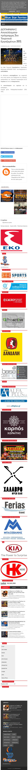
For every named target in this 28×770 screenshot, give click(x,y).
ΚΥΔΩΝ (3, 671)
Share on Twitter (8, 156)
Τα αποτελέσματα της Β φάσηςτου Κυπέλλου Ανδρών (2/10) (15, 724)
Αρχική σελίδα (13, 226)
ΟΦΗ (3, 674)
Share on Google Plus (9, 160)
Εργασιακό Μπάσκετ (16, 46)
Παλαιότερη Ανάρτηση (22, 226)
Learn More (12, 11)
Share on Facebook (9, 152)
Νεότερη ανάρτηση (5, 226)
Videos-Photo (5, 677)
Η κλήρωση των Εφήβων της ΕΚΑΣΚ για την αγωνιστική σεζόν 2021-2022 (15, 707)
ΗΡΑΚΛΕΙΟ (4, 662)
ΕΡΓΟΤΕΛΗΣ (5, 659)
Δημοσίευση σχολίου (7, 222)
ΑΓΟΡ (3, 646)
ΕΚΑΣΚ (3, 652)
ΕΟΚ (3, 655)
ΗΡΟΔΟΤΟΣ (4, 665)
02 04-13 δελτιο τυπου (7, 148)
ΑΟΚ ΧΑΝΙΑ (4, 649)
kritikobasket (18, 148)
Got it (18, 11)
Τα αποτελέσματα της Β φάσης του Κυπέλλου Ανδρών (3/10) (14, 716)
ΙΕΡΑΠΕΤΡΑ (4, 668)
